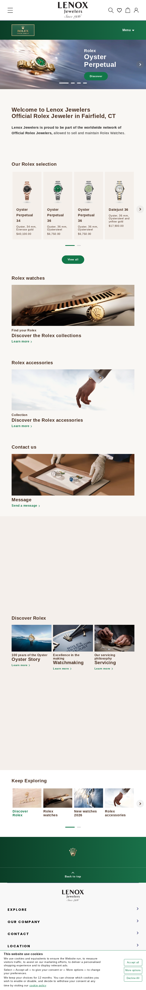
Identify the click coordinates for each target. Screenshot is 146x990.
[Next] (140, 64)
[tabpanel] (73, 64)
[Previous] (6, 64)
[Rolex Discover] (23, 30)
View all (73, 259)
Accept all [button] (133, 962)
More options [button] (133, 970)
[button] (10, 10)
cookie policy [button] (37, 985)
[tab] (64, 83)
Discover (96, 76)
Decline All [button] (133, 978)
